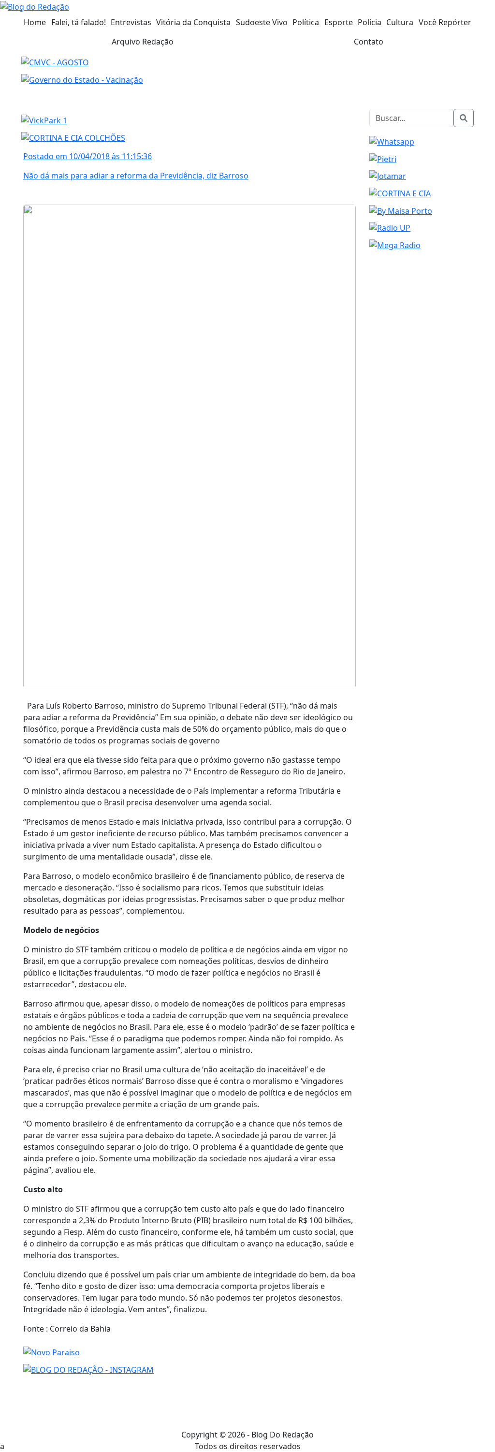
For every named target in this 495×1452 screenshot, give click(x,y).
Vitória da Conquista (193, 22)
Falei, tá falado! (78, 22)
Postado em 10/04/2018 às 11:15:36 (87, 156)
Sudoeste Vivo (262, 22)
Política (305, 22)
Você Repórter (445, 22)
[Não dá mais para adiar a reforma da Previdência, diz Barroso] (189, 445)
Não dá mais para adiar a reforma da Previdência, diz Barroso (135, 175)
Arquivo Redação (143, 41)
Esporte (338, 22)
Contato (368, 41)
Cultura (399, 22)
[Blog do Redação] (34, 5)
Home (35, 22)
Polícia (369, 22)
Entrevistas (131, 22)
